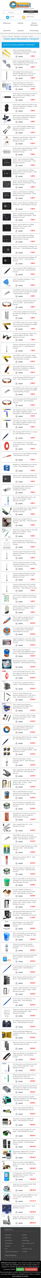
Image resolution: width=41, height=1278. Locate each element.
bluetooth (8, 1237)
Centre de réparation (11, 1251)
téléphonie (8, 1235)
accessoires (8, 1240)
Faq (6, 1249)
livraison (7, 1246)
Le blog (24, 1251)
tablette (24, 1235)
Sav (23, 1246)
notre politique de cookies (20, 1276)
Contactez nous (27, 1249)
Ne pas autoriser (31, 1269)
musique (24, 1237)
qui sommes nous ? (28, 1243)
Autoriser (20, 1269)
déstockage (25, 1240)
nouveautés (8, 1243)
